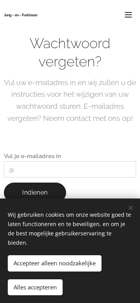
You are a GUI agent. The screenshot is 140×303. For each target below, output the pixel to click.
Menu (128, 14)
